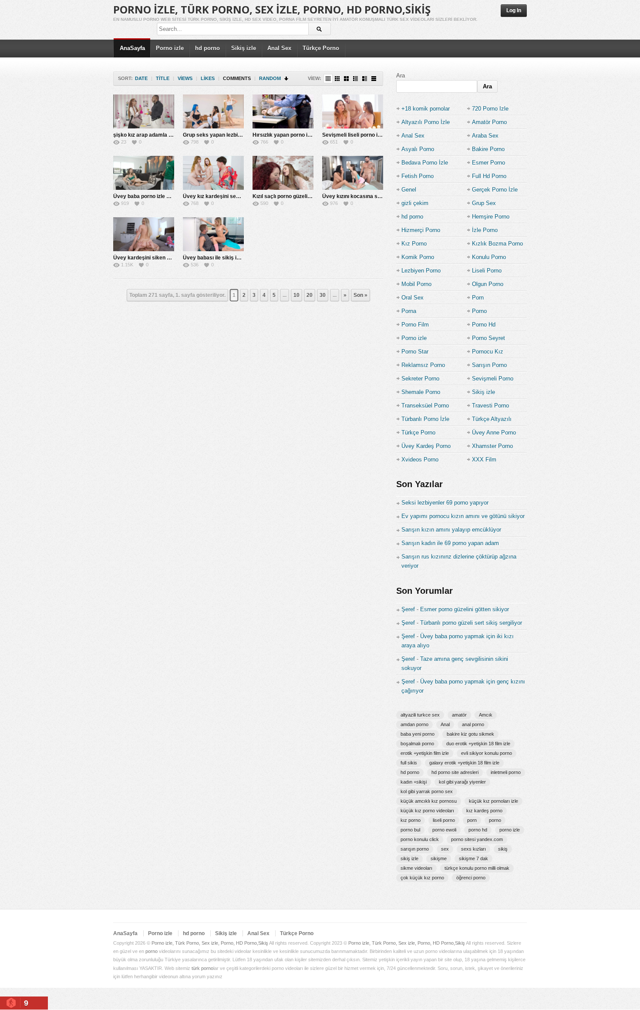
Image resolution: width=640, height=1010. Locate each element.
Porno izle (170, 48)
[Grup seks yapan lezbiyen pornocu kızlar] (213, 111)
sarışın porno (415, 849)
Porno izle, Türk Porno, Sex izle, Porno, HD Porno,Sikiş (272, 9)
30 (323, 295)
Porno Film (415, 324)
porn (472, 820)
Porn (478, 297)
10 (296, 295)
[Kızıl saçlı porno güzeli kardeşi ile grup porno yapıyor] (283, 172)
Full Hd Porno (489, 176)
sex (445, 849)
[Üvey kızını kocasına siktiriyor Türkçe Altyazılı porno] (353, 172)
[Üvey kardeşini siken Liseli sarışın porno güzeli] (144, 234)
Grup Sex (484, 203)
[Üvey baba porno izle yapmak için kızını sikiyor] (144, 172)
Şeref (408, 609)
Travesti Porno (490, 405)
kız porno (411, 820)
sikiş (503, 849)
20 (310, 295)
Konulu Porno (489, 257)
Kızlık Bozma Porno (497, 243)
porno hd (477, 829)
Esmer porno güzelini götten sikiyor (464, 609)
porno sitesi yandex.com (477, 839)
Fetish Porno (417, 176)
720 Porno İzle (490, 108)
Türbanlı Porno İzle (425, 419)
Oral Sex (412, 297)
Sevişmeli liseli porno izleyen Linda (365, 135)
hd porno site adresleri (454, 772)
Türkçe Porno (321, 48)
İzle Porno (485, 230)
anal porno (473, 724)
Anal (445, 724)
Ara (400, 75)
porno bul (410, 829)
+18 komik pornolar (425, 108)
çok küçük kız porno (422, 877)
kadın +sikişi (414, 781)
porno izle (509, 829)
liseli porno (444, 820)
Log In (513, 10)
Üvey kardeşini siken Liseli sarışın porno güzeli (171, 258)
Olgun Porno (487, 284)
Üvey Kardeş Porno (426, 446)
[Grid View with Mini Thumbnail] (328, 78)
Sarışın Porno (489, 365)
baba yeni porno (418, 734)
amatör (459, 714)
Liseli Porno (487, 270)
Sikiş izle (243, 48)
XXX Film (484, 459)
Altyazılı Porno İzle (425, 122)
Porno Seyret (488, 338)
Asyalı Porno (417, 149)
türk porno (202, 968)
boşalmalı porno (417, 743)
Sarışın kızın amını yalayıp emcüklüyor (451, 529)
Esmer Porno (488, 162)
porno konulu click (420, 839)
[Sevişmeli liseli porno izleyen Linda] (353, 111)
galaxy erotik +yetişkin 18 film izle (464, 762)
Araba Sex (485, 135)
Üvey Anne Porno (494, 432)
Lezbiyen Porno (421, 270)
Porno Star (414, 351)
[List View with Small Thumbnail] (355, 78)
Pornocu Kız (487, 351)
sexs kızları (473, 849)
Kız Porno (414, 243)
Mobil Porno (416, 284)
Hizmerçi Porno (420, 230)
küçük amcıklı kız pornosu (429, 801)
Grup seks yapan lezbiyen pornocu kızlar (233, 135)
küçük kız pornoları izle (493, 801)
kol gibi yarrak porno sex (427, 791)
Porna (408, 311)
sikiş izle (409, 858)
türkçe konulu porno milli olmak (477, 868)
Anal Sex (279, 48)
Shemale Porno (420, 392)
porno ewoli (444, 829)
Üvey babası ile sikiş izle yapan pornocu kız (236, 258)
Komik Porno (417, 257)
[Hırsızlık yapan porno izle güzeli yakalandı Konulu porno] (283, 111)
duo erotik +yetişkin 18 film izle (478, 743)
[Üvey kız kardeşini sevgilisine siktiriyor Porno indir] (213, 172)
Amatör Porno (489, 122)
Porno (479, 311)
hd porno (207, 48)
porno (495, 820)
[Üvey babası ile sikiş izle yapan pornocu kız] (213, 234)
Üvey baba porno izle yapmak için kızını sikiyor (171, 196)
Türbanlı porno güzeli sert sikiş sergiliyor (471, 622)
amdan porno (414, 724)
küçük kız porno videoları (427, 810)
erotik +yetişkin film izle (425, 753)
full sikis (409, 762)
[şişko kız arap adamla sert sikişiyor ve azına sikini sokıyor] (144, 111)
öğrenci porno (470, 877)
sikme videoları (416, 868)
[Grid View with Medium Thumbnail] (346, 78)
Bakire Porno (488, 149)
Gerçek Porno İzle (495, 189)
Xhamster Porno (492, 446)
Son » (360, 295)
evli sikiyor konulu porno (486, 753)
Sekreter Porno (420, 378)
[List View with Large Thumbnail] (373, 78)
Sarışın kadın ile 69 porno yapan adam (450, 543)
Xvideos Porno (419, 459)
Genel (408, 189)
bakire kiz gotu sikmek (470, 734)
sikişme (439, 858)
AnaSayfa (132, 48)
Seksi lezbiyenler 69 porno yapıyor (444, 502)
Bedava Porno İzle (424, 162)
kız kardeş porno (484, 810)
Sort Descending (286, 78)
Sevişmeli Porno (492, 378)
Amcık (485, 714)
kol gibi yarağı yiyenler (462, 781)
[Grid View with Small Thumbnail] (337, 78)
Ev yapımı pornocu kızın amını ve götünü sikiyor (463, 516)
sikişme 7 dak (473, 858)
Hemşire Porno (490, 216)
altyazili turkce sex (420, 714)
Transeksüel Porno (425, 405)
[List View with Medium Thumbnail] (364, 78)
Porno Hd (483, 324)
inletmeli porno (506, 772)
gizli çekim (414, 203)
